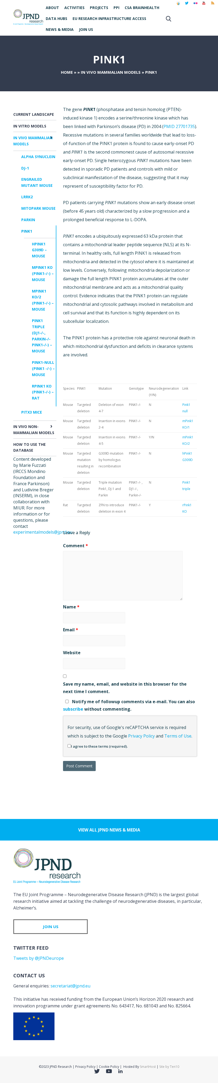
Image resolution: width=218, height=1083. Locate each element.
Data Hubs (56, 18)
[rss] (212, 6)
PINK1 (26, 231)
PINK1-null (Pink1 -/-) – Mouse (43, 368)
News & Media (60, 29)
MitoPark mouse (38, 208)
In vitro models (29, 126)
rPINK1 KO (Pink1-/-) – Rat (43, 392)
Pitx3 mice (31, 412)
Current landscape (33, 114)
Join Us (86, 29)
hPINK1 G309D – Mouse (39, 250)
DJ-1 (25, 168)
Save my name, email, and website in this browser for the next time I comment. (125, 687)
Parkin (28, 219)
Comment (75, 546)
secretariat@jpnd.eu (70, 986)
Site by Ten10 (169, 1066)
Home (67, 72)
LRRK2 (27, 196)
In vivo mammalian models (111, 72)
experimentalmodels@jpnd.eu (42, 532)
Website (72, 653)
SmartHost (148, 1066)
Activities (74, 7)
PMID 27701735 (179, 126)
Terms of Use (177, 736)
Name (71, 607)
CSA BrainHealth (142, 7)
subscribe (73, 709)
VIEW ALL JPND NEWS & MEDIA (109, 830)
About (52, 7)
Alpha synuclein (38, 156)
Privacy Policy (141, 736)
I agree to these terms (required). (99, 746)
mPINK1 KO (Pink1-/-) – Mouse (43, 273)
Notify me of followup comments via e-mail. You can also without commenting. (129, 705)
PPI (116, 7)
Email (70, 630)
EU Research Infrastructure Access (109, 18)
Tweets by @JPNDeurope (38, 958)
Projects (99, 7)
